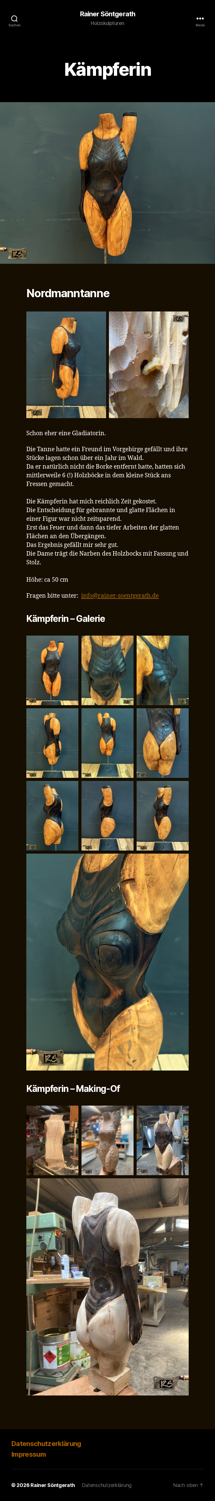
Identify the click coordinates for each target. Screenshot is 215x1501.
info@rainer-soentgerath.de (120, 596)
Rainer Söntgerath (107, 14)
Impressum (28, 1454)
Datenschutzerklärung (46, 1444)
